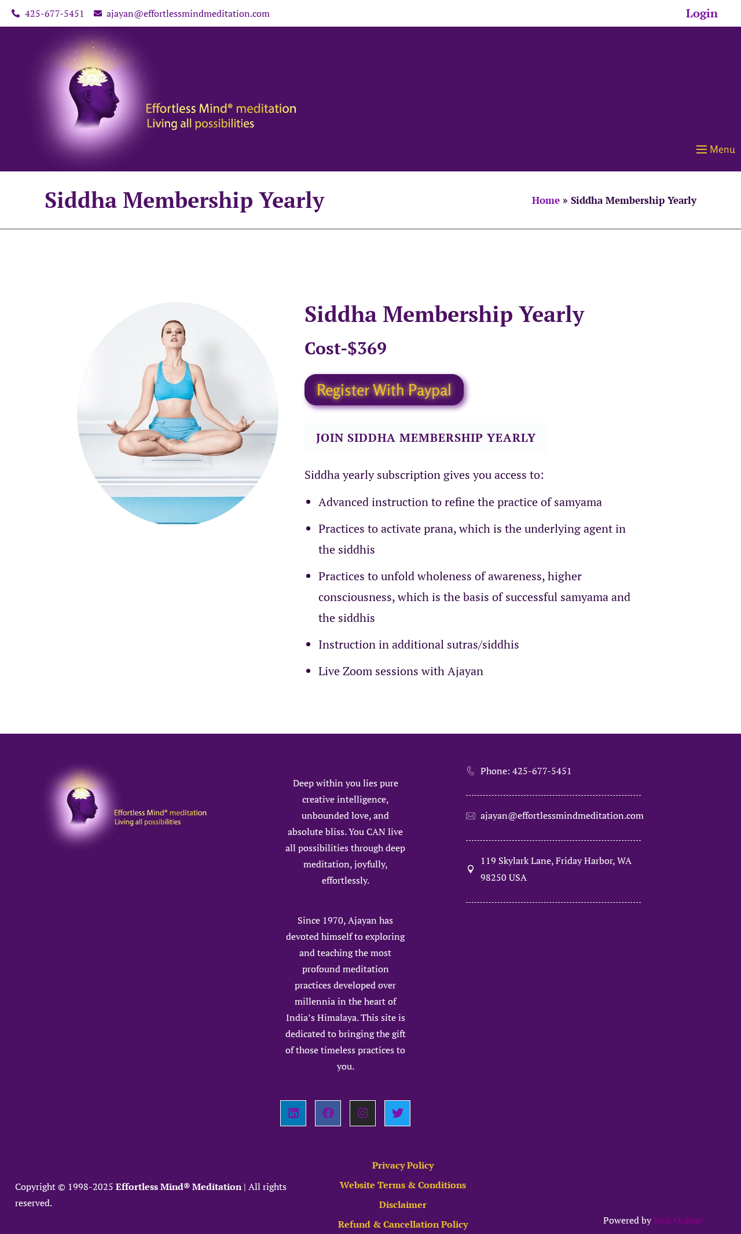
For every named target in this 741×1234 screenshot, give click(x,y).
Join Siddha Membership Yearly (426, 437)
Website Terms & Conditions (403, 1184)
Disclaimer (403, 1204)
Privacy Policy (403, 1165)
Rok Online (678, 1220)
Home (546, 200)
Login (702, 13)
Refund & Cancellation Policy (403, 1224)
